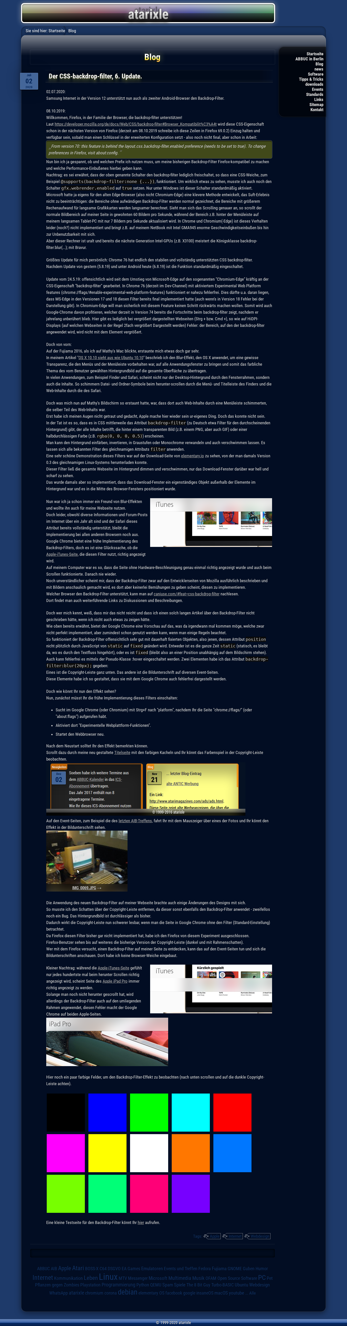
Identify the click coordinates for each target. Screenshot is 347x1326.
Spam (167, 1285)
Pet (270, 1278)
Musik (198, 1278)
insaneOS (204, 1293)
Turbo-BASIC (222, 1284)
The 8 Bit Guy (198, 1284)
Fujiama (219, 1268)
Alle (252, 1293)
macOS (221, 1293)
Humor (262, 1268)
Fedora (204, 1268)
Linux (108, 1277)
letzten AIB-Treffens (135, 820)
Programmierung (118, 1285)
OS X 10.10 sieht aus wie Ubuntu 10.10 (110, 357)
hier (141, 1222)
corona (110, 1293)
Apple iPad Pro (115, 981)
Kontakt (316, 109)
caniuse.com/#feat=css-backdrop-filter (186, 593)
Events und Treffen (180, 1268)
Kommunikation (68, 1278)
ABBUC (43, 1268)
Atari (78, 1268)
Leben (91, 1277)
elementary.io (192, 455)
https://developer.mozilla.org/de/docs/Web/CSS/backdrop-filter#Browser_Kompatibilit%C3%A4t (136, 124)
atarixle (76, 1293)
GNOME (235, 1268)
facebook (173, 1293)
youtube (236, 1293)
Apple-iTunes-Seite (62, 554)
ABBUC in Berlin (309, 58)
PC (262, 1277)
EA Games (131, 1268)
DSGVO (114, 1268)
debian (127, 1292)
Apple (214, 1236)
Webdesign (260, 1236)
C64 (103, 1268)
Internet (235, 1236)
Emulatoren (152, 1268)
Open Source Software (237, 1278)
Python (142, 1284)
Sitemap (316, 104)
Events (317, 89)
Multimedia (179, 1278)
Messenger (138, 1278)
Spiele (179, 1285)
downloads (314, 84)
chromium (94, 1293)
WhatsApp (58, 1293)
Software (315, 74)
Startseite (315, 53)
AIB (54, 1268)
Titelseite (122, 752)
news (318, 69)
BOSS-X (92, 1268)
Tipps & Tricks (311, 79)
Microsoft (158, 1278)
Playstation (90, 1284)
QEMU (155, 1284)
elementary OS (151, 1293)
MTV (123, 1278)
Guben (249, 1268)
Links (318, 99)
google (189, 1293)
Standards (314, 94)
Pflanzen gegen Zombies (57, 1284)
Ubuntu (241, 1285)
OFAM (211, 1278)
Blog (319, 63)
